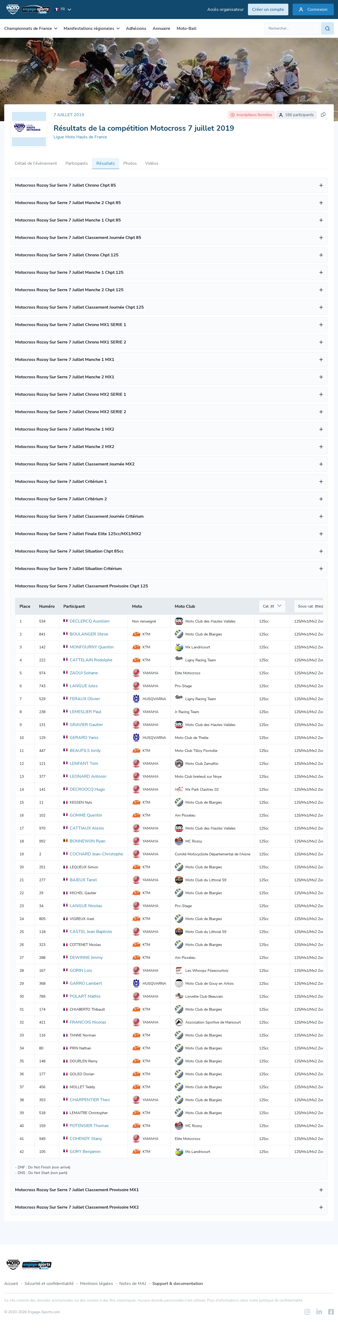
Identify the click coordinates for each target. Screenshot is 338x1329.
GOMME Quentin (86, 815)
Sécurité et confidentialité (49, 1283)
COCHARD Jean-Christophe (96, 854)
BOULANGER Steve (89, 634)
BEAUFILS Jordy (85, 750)
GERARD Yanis (84, 738)
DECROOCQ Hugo (87, 789)
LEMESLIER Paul (85, 712)
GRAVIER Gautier (86, 725)
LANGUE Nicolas (86, 906)
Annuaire (161, 28)
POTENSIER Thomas (89, 1126)
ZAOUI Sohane (84, 673)
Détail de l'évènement (36, 163)
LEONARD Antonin (88, 776)
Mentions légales (96, 1283)
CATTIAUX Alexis (87, 828)
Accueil (11, 1283)
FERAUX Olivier (85, 699)
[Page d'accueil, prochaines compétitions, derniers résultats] (27, 9)
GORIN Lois (81, 970)
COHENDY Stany (86, 1139)
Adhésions (136, 28)
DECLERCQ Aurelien (90, 621)
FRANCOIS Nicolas (88, 1022)
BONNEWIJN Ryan (87, 841)
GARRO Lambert (86, 983)
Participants (76, 163)
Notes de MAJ (132, 1283)
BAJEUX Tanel (83, 880)
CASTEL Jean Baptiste (91, 932)
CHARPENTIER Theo (90, 1100)
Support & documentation (177, 1283)
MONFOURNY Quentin (92, 647)
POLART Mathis (85, 996)
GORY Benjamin (85, 1151)
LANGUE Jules (84, 686)
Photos (130, 163)
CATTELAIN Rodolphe (91, 660)
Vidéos (151, 163)
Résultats (105, 163)
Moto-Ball (186, 28)
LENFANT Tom (84, 763)
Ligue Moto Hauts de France (80, 137)
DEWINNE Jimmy (86, 957)
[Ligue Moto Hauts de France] (29, 129)
